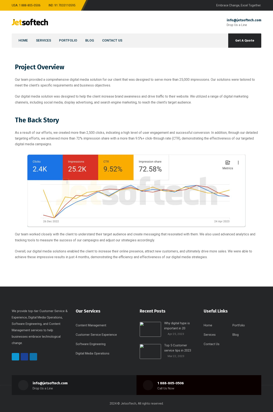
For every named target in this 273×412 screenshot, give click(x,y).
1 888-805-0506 (170, 383)
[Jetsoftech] (30, 22)
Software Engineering (91, 344)
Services (210, 335)
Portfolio (238, 325)
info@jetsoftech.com (244, 20)
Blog (235, 335)
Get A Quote (244, 40)
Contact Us (211, 344)
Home (208, 325)
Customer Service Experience (96, 335)
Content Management (91, 325)
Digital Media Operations (92, 353)
